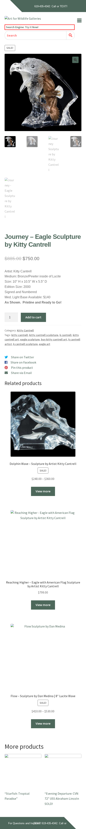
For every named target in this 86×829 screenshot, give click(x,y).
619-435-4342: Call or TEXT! (50, 6)
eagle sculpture (30, 339)
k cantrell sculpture (25, 344)
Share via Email (21, 373)
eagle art (44, 344)
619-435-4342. (50, 823)
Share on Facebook (23, 362)
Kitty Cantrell (25, 330)
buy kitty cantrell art (54, 339)
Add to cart (33, 317)
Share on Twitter (22, 357)
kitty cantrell (19, 335)
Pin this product (22, 368)
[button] (75, 60)
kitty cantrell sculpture (43, 335)
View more (43, 491)
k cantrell (65, 335)
